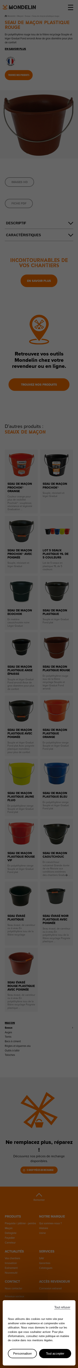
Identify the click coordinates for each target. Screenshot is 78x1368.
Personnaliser (22, 1353)
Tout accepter (55, 1353)
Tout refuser (62, 1307)
